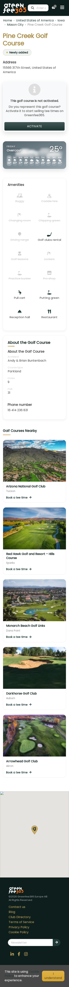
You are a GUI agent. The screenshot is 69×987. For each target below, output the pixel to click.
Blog (12, 912)
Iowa (61, 20)
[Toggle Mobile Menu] (62, 8)
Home (7, 20)
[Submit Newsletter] (56, 942)
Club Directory (20, 917)
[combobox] (38, 7)
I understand (53, 975)
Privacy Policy (19, 927)
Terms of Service (21, 922)
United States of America (35, 20)
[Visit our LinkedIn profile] (12, 954)
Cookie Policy (19, 932)
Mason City (15, 24)
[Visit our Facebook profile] (19, 954)
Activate (34, 126)
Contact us (17, 907)
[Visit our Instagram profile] (25, 954)
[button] (34, 830)
